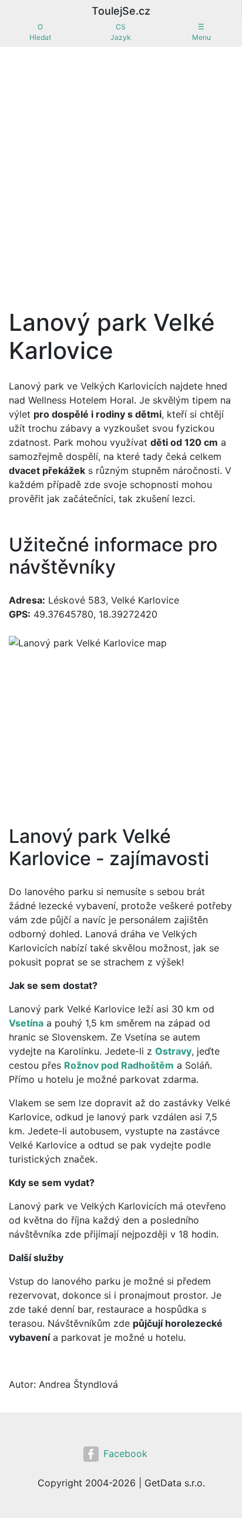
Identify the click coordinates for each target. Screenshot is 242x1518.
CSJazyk (120, 32)
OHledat (40, 32)
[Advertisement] (121, 173)
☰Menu (201, 32)
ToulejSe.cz (121, 11)
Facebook (125, 1453)
